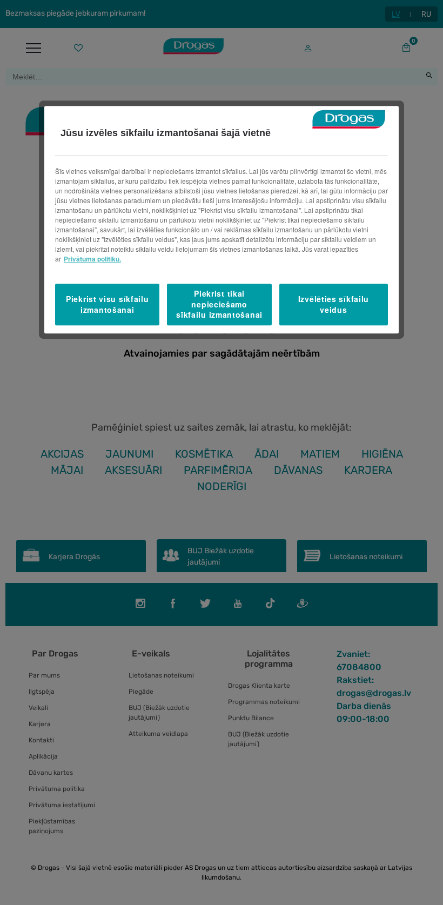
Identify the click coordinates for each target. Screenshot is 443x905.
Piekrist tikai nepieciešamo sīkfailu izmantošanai (219, 304)
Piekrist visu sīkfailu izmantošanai (107, 304)
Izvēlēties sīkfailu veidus (333, 304)
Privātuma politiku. (92, 259)
